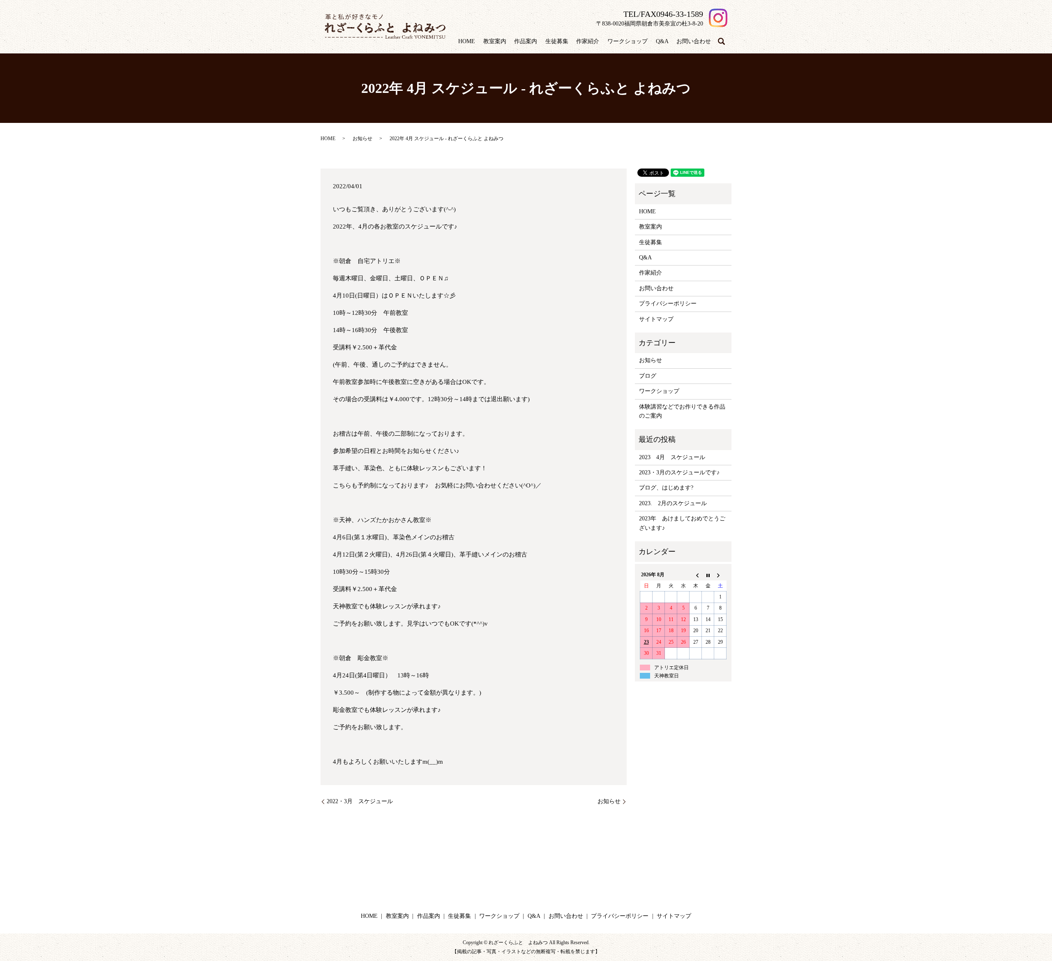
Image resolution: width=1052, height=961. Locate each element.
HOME (466, 41)
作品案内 (525, 41)
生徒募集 (556, 41)
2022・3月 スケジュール (360, 801)
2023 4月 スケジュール (672, 457)
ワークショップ (627, 41)
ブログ (647, 376)
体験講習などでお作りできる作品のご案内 (682, 411)
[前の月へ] (696, 575)
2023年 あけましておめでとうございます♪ (682, 523)
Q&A (662, 41)
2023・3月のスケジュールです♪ (679, 472)
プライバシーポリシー (668, 303)
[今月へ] (708, 575)
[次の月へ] (720, 575)
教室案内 (494, 41)
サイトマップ (656, 319)
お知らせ (362, 138)
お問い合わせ (693, 41)
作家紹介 (587, 41)
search (721, 41)
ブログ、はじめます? (666, 488)
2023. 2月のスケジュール (673, 503)
